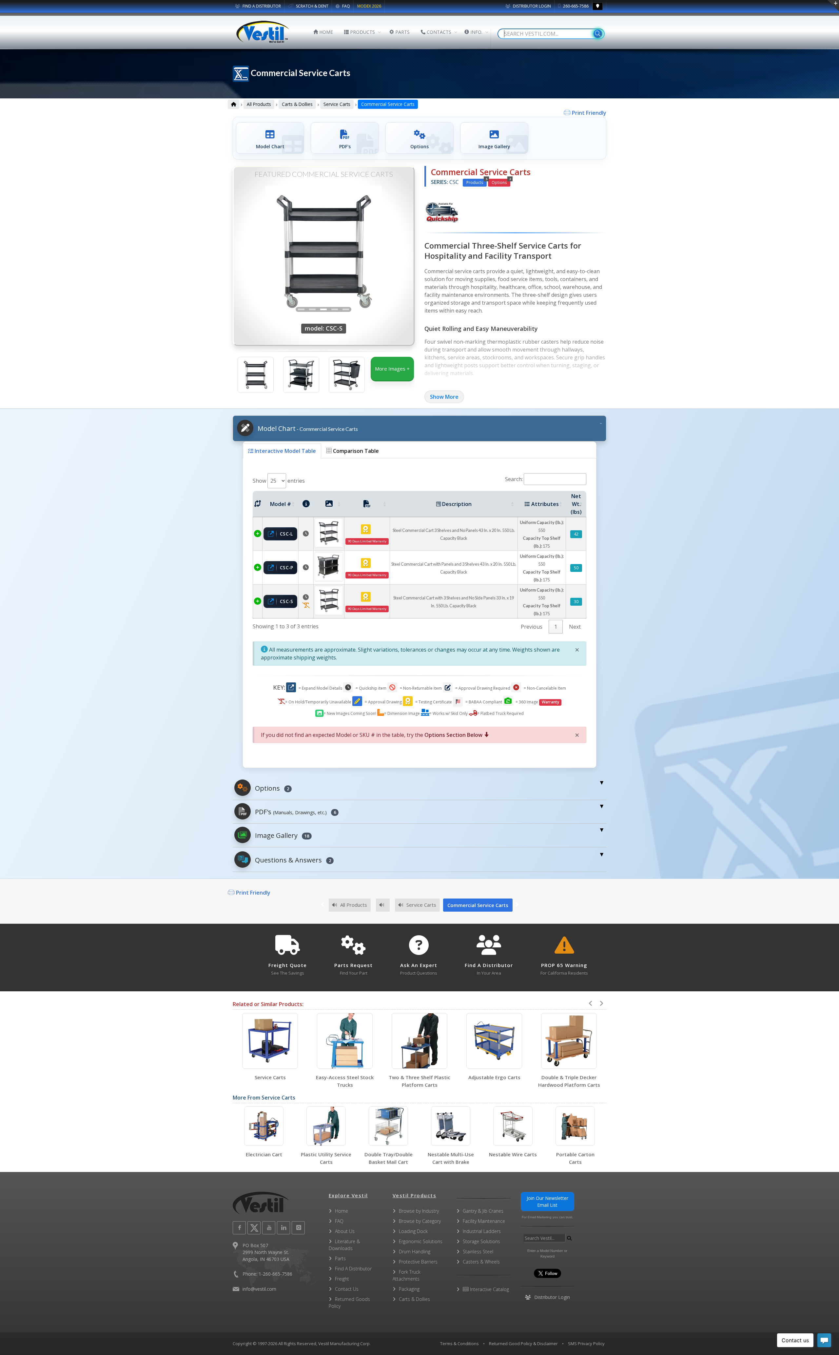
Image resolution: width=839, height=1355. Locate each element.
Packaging (409, 1289)
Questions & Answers (292, 860)
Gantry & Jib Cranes (483, 1211)
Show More (444, 396)
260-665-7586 (575, 6)
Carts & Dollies (297, 104)
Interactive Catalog (489, 1289)
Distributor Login (531, 6)
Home (341, 1211)
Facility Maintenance (484, 1221)
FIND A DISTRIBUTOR (261, 6)
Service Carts (336, 104)
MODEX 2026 (369, 6)
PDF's (294, 811)
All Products (259, 104)
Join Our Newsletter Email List (547, 1201)
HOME (325, 32)
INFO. (475, 32)
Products (476, 182)
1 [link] (555, 626)
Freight (342, 1279)
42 (576, 534)
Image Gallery (281, 835)
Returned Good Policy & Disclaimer (523, 1343)
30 (576, 601)
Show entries (279, 480)
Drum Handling (414, 1251)
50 (576, 568)
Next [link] (575, 626)
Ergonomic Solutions (420, 1241)
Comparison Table (355, 451)
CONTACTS (438, 32)
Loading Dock (413, 1231)
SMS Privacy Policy (586, 1343)
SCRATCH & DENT (311, 6)
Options (501, 182)
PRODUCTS (362, 32)
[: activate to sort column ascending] (258, 504)
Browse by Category (420, 1221)
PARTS (402, 32)
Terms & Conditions (459, 1343)
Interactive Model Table (284, 451)
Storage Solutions (481, 1241)
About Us (345, 1231)
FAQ (345, 6)
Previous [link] (531, 626)
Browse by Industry (419, 1211)
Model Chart (307, 428)
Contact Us (347, 1289)
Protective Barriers (418, 1262)
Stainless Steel (478, 1251)
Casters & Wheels (481, 1262)
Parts (340, 1258)
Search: (514, 479)
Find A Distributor (353, 1268)
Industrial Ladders (482, 1231)
